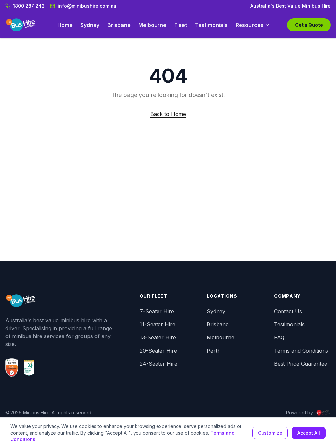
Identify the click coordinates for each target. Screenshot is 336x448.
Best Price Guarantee (300, 363)
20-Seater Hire (158, 350)
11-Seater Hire (157, 324)
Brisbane (119, 25)
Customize (270, 433)
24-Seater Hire (158, 363)
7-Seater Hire (157, 311)
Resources (249, 25)
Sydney (89, 25)
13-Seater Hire (158, 337)
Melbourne (152, 25)
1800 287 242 (29, 6)
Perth (213, 350)
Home (65, 25)
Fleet (180, 25)
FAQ (279, 337)
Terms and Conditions (301, 350)
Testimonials (211, 25)
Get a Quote (309, 25)
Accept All (308, 433)
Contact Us (288, 311)
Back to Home (168, 114)
